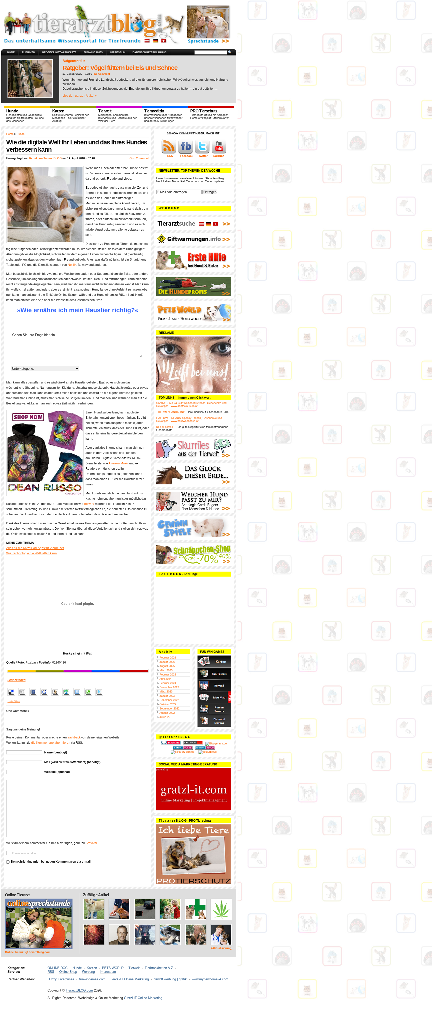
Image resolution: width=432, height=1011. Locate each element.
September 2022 (170, 708)
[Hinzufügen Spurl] (79, 696)
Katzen (92, 968)
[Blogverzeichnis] (182, 751)
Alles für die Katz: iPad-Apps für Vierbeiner (35, 548)
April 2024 (166, 678)
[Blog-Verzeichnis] (171, 743)
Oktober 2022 (168, 704)
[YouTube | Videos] (219, 152)
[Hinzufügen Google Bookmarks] (45, 696)
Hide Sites (14, 701)
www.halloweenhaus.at (184, 420)
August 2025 (167, 666)
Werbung (88, 972)
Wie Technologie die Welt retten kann (31, 553)
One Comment (139, 158)
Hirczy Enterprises (61, 979)
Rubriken (28, 52)
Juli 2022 (165, 716)
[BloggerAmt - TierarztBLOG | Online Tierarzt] (216, 743)
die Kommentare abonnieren (50, 742)
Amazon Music (118, 463)
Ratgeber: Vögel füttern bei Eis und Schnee (120, 67)
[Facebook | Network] (186, 152)
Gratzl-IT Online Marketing (129, 979)
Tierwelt (134, 968)
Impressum (117, 52)
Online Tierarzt (17, 895)
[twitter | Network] (202, 152)
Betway (89, 504)
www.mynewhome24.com (210, 979)
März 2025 (166, 670)
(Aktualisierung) (221, 948)
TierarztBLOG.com (79, 990)
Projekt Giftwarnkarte (59, 52)
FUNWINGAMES (93, 52)
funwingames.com (92, 979)
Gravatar (91, 843)
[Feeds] (169, 152)
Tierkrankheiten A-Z (159, 968)
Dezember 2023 (169, 687)
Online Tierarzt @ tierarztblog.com (27, 952)
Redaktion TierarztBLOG (45, 158)
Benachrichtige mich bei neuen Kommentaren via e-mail (50, 861)
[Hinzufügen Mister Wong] (57, 696)
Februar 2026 (168, 657)
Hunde (20, 133)
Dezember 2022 (169, 699)
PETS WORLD (113, 968)
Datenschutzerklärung (149, 52)
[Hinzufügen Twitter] (101, 696)
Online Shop (68, 972)
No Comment (102, 73)
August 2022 (167, 712)
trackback (74, 737)
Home (11, 52)
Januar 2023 (167, 695)
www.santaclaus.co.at (184, 405)
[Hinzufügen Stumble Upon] (67, 696)
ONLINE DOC (58, 968)
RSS (51, 972)
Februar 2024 (168, 682)
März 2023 (166, 691)
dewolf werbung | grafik (170, 979)
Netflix (72, 265)
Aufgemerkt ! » (73, 61)
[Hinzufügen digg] (23, 696)
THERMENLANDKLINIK (171, 411)
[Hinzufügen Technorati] (89, 696)
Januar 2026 (167, 661)
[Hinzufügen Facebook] (35, 696)
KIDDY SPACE (165, 426)
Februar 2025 (168, 674)
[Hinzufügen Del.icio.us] (13, 696)
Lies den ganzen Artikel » (79, 95)
